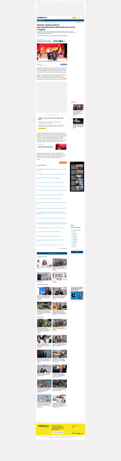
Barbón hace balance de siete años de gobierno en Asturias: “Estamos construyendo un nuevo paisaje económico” (44, 297)
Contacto (56, 437)
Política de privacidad (73, 436)
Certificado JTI (66, 437)
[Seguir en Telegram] (76, 433)
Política (38, 22)
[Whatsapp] (54, 41)
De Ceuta (54, 281)
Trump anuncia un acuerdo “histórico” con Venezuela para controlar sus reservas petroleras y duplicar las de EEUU (59, 375)
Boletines (62, 437)
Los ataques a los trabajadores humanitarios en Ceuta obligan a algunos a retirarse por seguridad (58, 359)
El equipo (45, 436)
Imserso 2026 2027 (55, 422)
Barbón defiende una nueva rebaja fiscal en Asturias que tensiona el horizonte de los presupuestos (59, 296)
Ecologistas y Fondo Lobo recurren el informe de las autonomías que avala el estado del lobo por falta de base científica (44, 312)
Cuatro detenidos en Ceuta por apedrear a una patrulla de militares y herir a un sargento (59, 344)
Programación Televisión (81, 422)
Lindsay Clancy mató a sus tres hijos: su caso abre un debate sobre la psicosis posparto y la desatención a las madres (44, 405)
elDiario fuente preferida (71, 422)
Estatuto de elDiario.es (57, 436)
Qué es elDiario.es (41, 436)
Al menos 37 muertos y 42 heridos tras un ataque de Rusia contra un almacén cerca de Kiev (59, 389)
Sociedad (42, 22)
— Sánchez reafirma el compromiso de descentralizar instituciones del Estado (52, 35)
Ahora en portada (40, 317)
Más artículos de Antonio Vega (42, 284)
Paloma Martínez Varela (55, 407)
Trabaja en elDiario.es (50, 436)
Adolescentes (66, 422)
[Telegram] (79, 22)
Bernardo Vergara (39, 282)
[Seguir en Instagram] (77, 433)
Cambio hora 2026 (44, 422)
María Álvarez (39, 268)
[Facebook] (78, 22)
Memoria (61, 422)
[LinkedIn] (62, 41)
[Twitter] (76, 22)
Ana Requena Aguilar (40, 407)
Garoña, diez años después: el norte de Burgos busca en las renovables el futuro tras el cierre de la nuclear (73, 172)
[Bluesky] (58, 41)
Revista (59, 437)
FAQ (77, 436)
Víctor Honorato (54, 270)
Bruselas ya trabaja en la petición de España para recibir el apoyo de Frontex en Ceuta (44, 374)
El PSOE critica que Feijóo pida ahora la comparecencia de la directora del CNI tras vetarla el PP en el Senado (43, 345)
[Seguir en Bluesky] (72, 433)
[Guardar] (64, 41)
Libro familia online (76, 422)
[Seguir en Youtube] (79, 433)
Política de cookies (51, 437)
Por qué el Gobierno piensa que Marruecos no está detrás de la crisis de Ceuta (59, 268)
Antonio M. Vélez (39, 392)
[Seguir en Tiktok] (80, 433)
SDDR (50, 422)
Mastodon (70, 437)
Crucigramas (47, 422)
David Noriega (39, 362)
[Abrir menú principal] (83, 17)
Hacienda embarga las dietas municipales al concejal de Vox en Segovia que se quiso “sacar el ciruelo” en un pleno (73, 188)
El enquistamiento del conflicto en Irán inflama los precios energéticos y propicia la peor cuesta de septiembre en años (44, 390)
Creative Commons (63, 436)
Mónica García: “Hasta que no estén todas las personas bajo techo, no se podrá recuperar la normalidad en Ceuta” (44, 360)
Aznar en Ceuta (40, 281)
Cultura (51, 22)
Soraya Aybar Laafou (55, 361)
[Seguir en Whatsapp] (81, 433)
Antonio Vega (39, 64)
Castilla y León (41, 20)
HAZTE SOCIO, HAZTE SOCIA (58, 432)
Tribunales (46, 22)
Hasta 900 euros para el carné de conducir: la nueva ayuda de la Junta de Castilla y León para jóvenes (78, 126)
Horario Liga (63, 422)
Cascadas (52, 422)
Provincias (55, 22)
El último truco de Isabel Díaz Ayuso (44, 267)
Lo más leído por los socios (42, 256)
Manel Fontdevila (54, 282)
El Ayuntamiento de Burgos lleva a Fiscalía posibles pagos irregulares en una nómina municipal (73, 167)
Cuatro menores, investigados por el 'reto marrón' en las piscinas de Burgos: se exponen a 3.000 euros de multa (73, 178)
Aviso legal (68, 436)
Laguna (59, 422)
